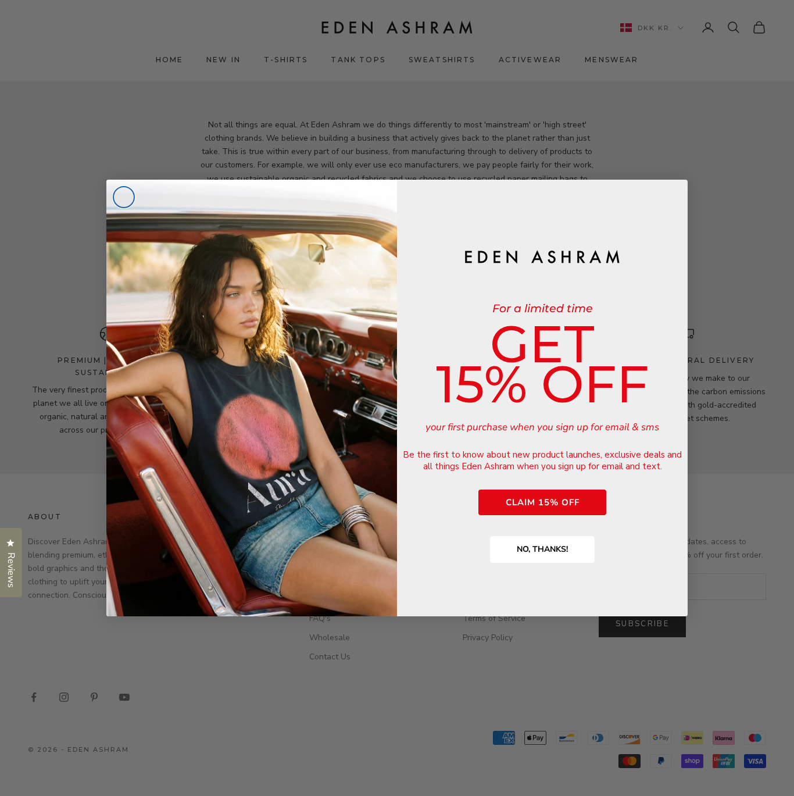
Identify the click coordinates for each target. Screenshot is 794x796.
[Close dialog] (123, 197)
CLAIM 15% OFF (543, 502)
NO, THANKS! (542, 549)
